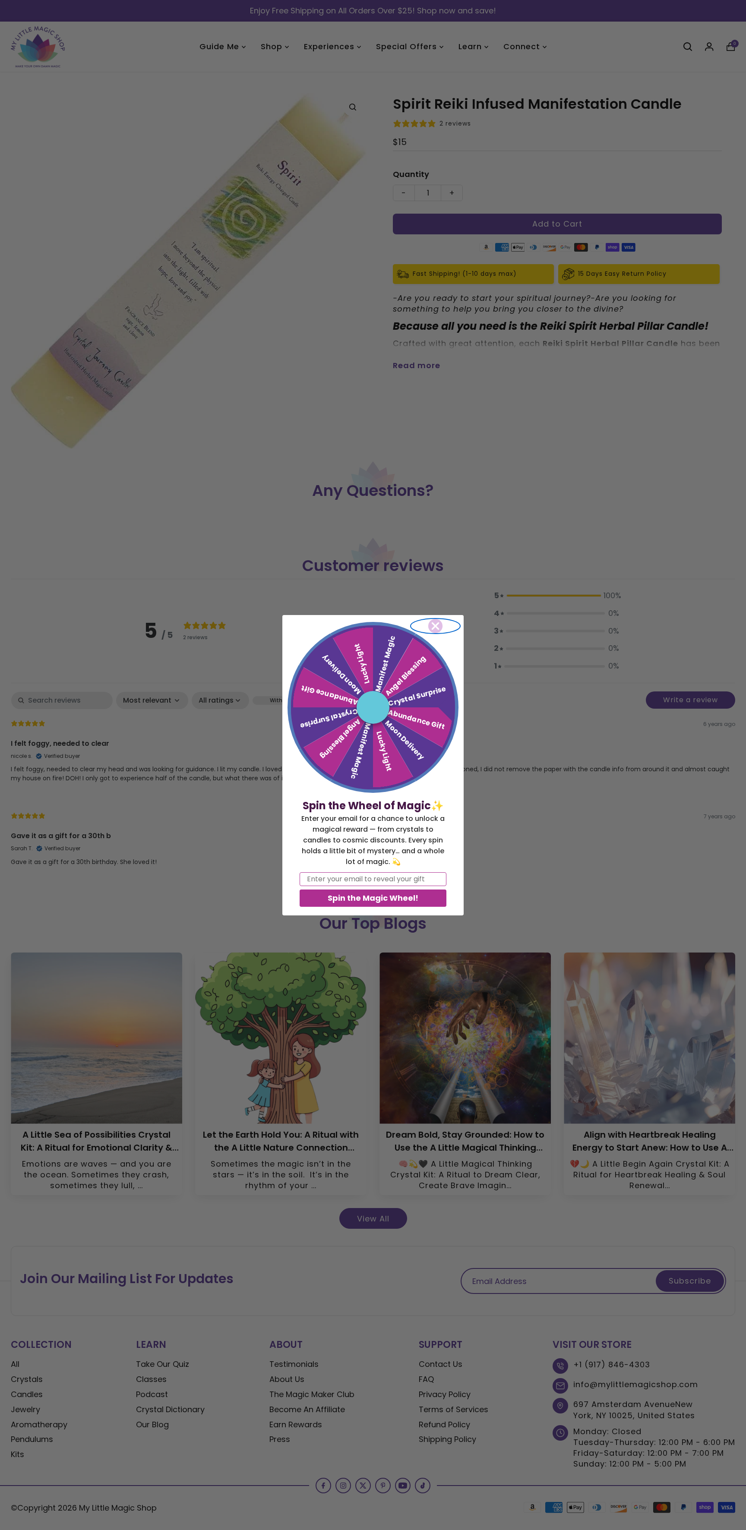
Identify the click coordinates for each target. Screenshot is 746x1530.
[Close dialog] (435, 626)
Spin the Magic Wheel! (373, 898)
